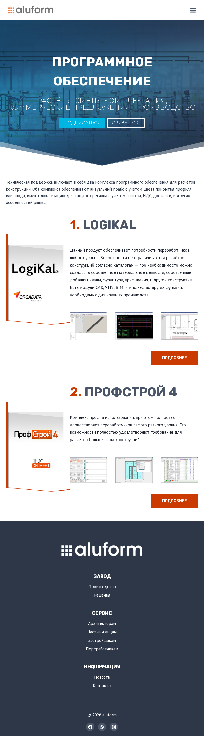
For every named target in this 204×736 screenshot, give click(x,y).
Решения (102, 595)
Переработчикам (102, 649)
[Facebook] (90, 727)
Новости (102, 677)
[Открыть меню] (193, 10)
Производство (102, 586)
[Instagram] (114, 727)
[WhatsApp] (102, 727)
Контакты (102, 685)
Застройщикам (102, 640)
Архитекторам (102, 623)
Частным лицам (102, 632)
